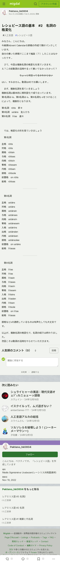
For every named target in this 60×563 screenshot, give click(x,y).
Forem (34, 552)
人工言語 (8, 35)
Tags (44, 537)
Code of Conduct (16, 545)
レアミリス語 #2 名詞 (13, 509)
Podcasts (35, 537)
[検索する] (35, 4)
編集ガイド (32, 545)
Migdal (6, 533)
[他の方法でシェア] (53, 559)
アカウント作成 (49, 3)
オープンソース (12, 552)
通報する (35, 372)
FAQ (52, 537)
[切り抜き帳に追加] (40, 559)
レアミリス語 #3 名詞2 (14, 498)
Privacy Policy (45, 545)
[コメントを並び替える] (35, 350)
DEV (11, 549)
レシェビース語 (23, 35)
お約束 (24, 372)
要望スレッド (32, 541)
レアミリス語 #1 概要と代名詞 (17, 521)
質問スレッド (18, 541)
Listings (24, 537)
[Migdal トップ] (15, 4)
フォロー (30, 454)
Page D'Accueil (12, 537)
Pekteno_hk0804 (18, 11)
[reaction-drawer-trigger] (9, 559)
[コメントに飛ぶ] (24, 559)
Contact (44, 541)
